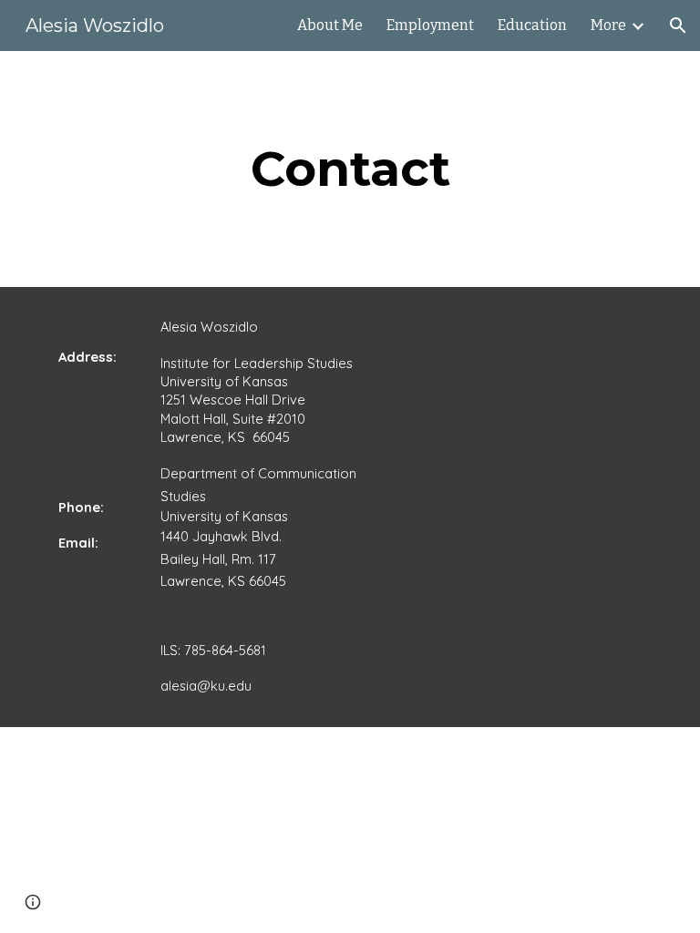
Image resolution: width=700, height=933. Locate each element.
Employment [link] (430, 25)
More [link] (608, 25)
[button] (678, 25)
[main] (349, 169)
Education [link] (532, 25)
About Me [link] (330, 25)
